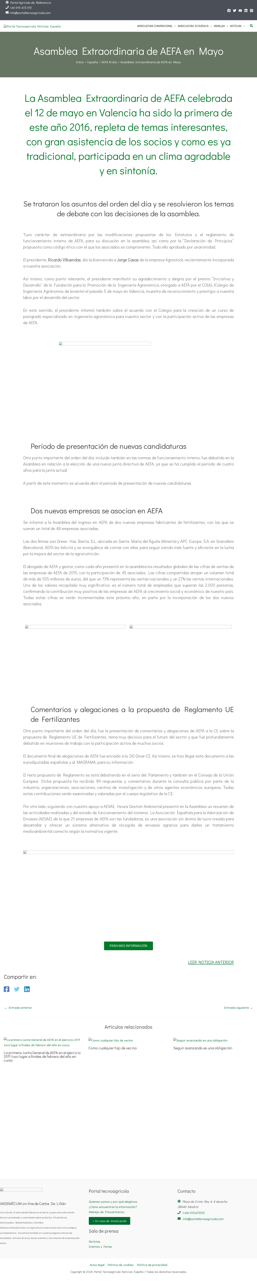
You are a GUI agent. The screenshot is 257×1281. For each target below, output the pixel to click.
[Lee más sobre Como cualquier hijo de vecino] (110, 1040)
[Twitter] (234, 10)
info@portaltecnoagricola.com (29, 13)
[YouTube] (240, 10)
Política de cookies (121, 1265)
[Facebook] (229, 10)
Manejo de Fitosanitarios (106, 1212)
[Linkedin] (27, 989)
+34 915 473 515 (20, 7)
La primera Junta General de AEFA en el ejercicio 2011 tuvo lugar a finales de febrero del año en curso (42, 1056)
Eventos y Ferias (100, 1246)
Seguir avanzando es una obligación (202, 1047)
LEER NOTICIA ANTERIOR (211, 962)
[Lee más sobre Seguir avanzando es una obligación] (200, 1040)
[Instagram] (251, 10)
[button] (174, 26)
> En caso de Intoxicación (109, 1221)
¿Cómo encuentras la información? (113, 1207)
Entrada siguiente (238, 1007)
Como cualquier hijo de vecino (112, 1047)
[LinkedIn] (246, 10)
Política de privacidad (152, 1265)
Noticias (94, 1241)
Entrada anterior (18, 1007)
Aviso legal (97, 1265)
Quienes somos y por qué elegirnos (113, 1201)
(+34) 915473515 (193, 1213)
